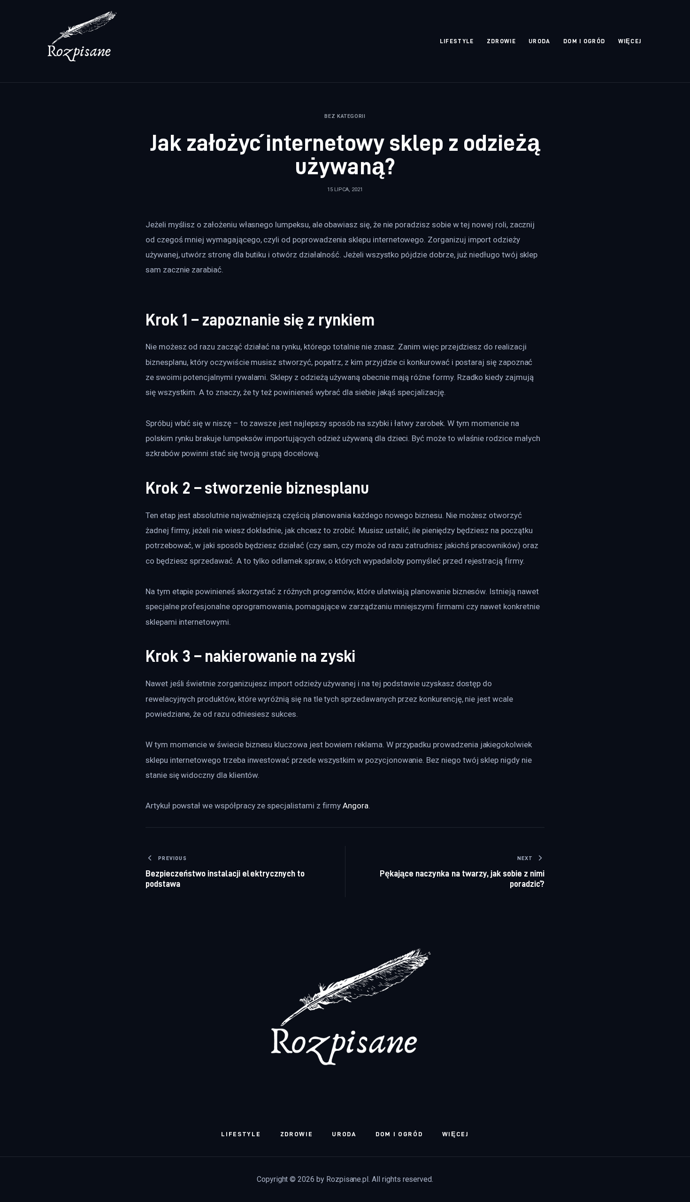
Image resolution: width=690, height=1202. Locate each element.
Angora (355, 805)
